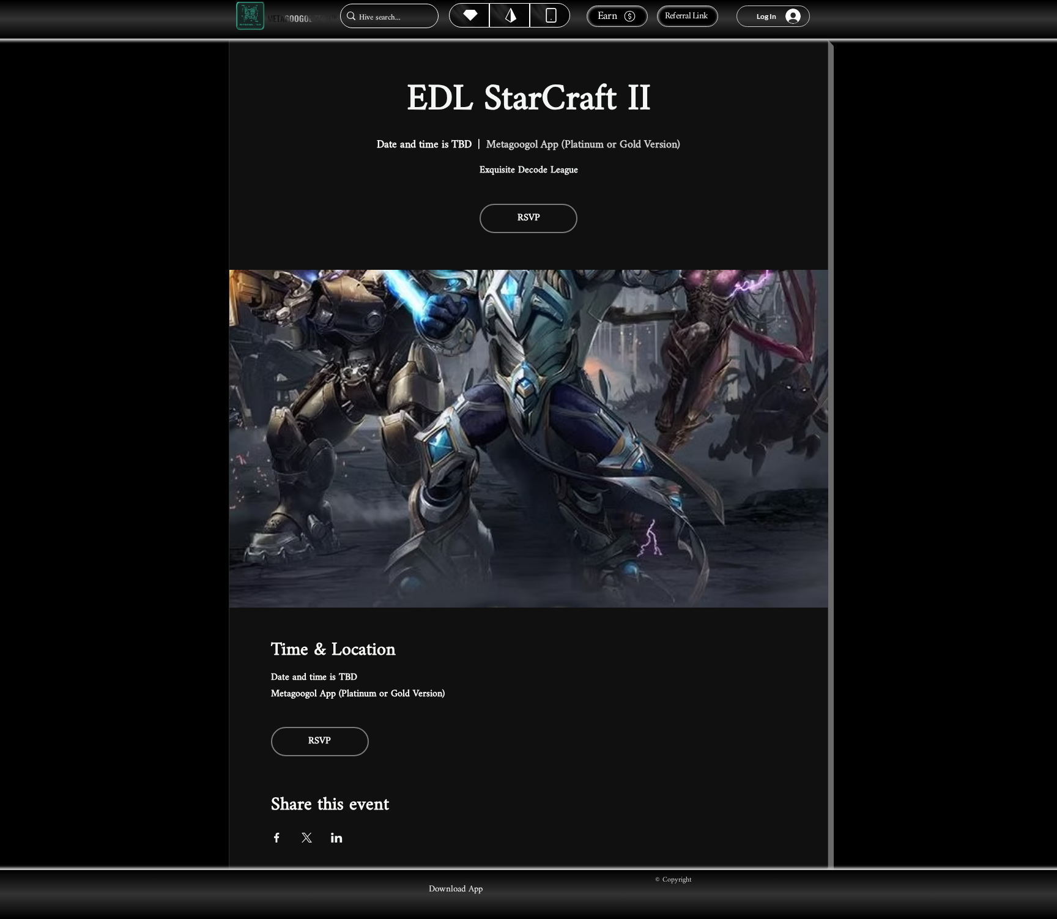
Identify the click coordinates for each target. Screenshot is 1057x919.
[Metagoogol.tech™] (250, 16)
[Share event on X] (307, 838)
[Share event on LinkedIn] (337, 838)
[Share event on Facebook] (277, 838)
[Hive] (469, 15)
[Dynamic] (550, 15)
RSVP (528, 218)
